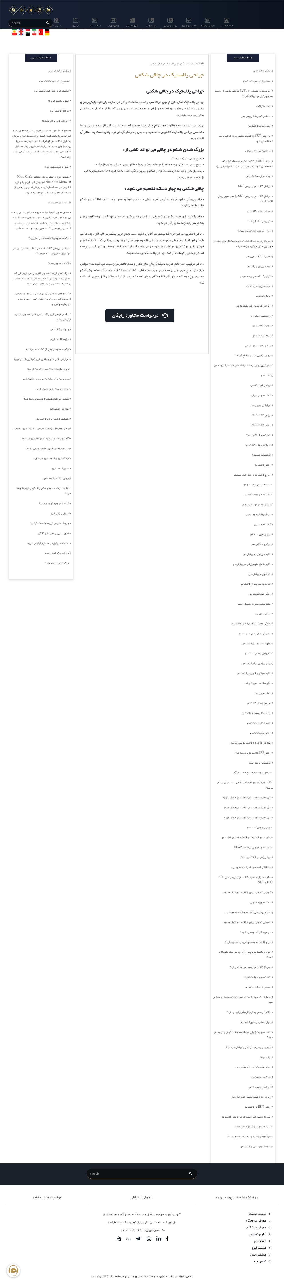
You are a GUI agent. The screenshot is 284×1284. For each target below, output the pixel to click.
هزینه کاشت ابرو (60, 339)
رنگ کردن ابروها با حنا (57, 563)
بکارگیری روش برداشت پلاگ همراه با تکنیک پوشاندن (242, 365)
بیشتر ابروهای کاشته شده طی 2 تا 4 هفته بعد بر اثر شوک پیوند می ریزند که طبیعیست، (42, 251)
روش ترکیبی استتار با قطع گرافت (252, 355)
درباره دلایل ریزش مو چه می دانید (252, 1126)
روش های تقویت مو (260, 594)
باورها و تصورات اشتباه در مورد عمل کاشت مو (246, 1116)
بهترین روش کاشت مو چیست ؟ (254, 231)
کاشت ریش (258, 1255)
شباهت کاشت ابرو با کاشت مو (53, 418)
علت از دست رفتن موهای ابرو (53, 389)
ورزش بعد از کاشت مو (258, 703)
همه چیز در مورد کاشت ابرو (54, 81)
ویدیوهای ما (113, 26)
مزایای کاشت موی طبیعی (257, 345)
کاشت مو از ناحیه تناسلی (257, 494)
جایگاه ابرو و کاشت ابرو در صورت (51, 458)
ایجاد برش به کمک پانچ (258, 176)
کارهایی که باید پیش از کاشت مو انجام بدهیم (246, 892)
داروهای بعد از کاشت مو (257, 653)
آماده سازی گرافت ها (259, 126)
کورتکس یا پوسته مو (259, 1087)
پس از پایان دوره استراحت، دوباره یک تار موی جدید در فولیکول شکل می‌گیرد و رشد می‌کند (243, 244)
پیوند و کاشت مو (60, 329)
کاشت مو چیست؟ (261, 454)
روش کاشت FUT (260, 425)
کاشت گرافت (263, 106)
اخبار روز (76, 26)
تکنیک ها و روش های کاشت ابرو (51, 90)
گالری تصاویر (132, 26)
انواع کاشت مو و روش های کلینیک (252, 474)
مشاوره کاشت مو (261, 71)
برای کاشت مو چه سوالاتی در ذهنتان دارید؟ (247, 942)
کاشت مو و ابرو (189, 26)
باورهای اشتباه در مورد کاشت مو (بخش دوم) (247, 807)
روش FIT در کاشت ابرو (55, 478)
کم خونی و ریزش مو (259, 574)
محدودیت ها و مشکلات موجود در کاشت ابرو (45, 379)
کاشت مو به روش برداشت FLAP (252, 847)
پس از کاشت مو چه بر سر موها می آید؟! (249, 967)
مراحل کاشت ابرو (59, 110)
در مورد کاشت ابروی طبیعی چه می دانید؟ (47, 448)
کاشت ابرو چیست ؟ (58, 202)
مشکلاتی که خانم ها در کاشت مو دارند (250, 867)
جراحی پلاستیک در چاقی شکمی (166, 63)
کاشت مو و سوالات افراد (257, 977)
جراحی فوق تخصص (260, 385)
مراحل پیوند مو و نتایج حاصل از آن (252, 772)
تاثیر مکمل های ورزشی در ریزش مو (251, 564)
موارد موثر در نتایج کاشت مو (255, 1022)
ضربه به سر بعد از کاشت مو (255, 584)
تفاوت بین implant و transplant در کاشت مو (246, 837)
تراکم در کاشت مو (260, 1077)
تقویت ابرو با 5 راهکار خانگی (53, 533)
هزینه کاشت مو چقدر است (256, 683)
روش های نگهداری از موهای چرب (253, 1067)
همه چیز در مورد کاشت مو (256, 81)
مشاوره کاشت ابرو (59, 71)
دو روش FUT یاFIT (259, 221)
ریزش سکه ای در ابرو (57, 553)
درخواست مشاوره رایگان (137, 315)
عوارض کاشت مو (261, 325)
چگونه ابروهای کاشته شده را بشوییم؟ (48, 238)
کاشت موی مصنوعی (260, 902)
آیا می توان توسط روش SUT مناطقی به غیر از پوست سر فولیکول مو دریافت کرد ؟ (244, 93)
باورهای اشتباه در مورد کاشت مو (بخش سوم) (246, 797)
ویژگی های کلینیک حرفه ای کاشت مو (251, 623)
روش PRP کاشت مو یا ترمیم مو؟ (252, 752)
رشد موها (265, 1057)
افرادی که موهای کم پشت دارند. (253, 306)
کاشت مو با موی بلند (259, 762)
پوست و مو (151, 26)
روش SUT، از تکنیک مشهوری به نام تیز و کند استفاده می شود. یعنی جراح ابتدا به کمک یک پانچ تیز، (244, 164)
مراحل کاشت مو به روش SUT (254, 186)
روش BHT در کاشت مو (257, 1106)
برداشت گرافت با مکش (257, 151)
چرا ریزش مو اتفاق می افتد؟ (255, 857)
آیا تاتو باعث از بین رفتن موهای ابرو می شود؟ (44, 438)
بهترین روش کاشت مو (258, 827)
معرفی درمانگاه (208, 26)
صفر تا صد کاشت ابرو (57, 166)
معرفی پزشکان (256, 1227)
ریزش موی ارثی (262, 613)
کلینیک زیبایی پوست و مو (257, 484)
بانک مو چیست (262, 693)
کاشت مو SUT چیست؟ (258, 435)
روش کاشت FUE (260, 415)
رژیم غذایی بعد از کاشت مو (256, 713)
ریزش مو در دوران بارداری (256, 504)
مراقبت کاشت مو (261, 335)
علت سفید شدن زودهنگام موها (254, 604)
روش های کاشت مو (260, 733)
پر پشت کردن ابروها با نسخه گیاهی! (49, 523)
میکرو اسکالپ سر (261, 544)
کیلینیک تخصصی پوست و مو (255, 276)
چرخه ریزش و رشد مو (259, 266)
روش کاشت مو (262, 464)
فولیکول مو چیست (260, 405)
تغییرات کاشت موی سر (258, 256)
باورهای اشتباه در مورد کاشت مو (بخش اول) (247, 817)
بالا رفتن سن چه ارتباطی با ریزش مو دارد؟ (248, 1012)
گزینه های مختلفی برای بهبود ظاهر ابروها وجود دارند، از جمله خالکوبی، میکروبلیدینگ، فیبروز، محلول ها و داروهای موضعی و (42, 299)
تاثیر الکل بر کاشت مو (258, 723)
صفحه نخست (227, 26)
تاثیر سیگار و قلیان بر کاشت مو (253, 673)
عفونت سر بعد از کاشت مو (256, 643)
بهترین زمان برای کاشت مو (256, 663)
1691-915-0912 (131, 1230)
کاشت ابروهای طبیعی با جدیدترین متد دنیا (46, 398)
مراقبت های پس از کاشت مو (255, 1146)
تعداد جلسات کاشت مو (258, 211)
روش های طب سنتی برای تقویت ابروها (48, 369)
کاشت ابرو (259, 1248)
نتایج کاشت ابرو (60, 468)
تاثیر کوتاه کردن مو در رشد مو (254, 633)
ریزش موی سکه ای (260, 534)
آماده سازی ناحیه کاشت (258, 286)
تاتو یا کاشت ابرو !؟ (58, 100)
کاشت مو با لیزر (262, 524)
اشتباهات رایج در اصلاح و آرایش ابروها (48, 543)
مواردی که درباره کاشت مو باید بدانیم (250, 742)
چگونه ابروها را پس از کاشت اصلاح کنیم (47, 349)
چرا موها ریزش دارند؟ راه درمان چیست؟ (249, 1136)
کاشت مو (265, 375)
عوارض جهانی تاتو (59, 408)
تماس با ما (57, 26)
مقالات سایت (95, 26)
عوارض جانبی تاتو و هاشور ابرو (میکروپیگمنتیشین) (41, 359)
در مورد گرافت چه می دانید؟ (255, 932)
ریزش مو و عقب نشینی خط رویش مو (251, 1096)
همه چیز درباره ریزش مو (257, 987)
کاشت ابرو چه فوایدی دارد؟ (54, 503)
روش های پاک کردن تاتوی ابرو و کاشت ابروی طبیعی (41, 428)
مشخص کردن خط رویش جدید (255, 116)
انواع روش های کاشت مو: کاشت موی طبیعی (247, 912)
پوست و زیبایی (170, 26)
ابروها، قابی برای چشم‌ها (55, 120)
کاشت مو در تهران (260, 395)
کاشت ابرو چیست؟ (58, 263)
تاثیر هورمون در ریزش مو (256, 554)
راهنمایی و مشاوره (260, 316)
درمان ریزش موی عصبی (258, 514)
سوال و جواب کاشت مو (258, 445)
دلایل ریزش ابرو (60, 513)
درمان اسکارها (263, 296)
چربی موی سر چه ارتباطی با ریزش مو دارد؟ (248, 1047)
